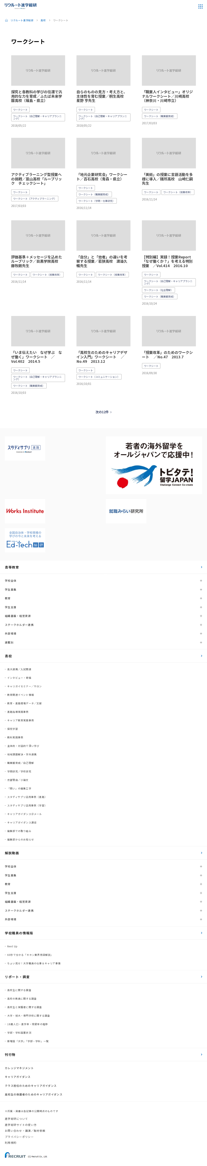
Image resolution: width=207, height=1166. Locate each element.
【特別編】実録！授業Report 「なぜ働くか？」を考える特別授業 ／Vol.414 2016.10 (167, 261)
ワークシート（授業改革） (177, 192)
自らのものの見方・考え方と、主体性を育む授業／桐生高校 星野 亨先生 (101, 96)
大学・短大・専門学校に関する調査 (28, 1015)
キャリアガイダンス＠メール (24, 814)
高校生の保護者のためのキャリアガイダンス (33, 1094)
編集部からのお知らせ (20, 839)
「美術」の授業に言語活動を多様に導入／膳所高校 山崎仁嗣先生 (167, 179)
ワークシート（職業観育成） (159, 116)
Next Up (12, 946)
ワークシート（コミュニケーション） (99, 376)
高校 (43, 20)
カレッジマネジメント (19, 1068)
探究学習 (12, 728)
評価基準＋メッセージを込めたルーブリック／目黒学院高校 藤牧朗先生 (36, 261)
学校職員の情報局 (19, 932)
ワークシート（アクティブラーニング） (34, 198)
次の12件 (102, 411)
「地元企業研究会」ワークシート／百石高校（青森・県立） (101, 176)
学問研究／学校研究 (19, 771)
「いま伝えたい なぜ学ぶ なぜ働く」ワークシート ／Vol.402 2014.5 (36, 357)
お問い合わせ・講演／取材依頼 (25, 1131)
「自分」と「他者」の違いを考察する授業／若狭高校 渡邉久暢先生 (101, 261)
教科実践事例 (15, 737)
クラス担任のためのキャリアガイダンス (31, 1086)
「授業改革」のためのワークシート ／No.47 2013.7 (167, 354)
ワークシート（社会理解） (158, 290)
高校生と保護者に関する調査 (24, 1007)
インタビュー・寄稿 (19, 677)
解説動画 (12, 852)
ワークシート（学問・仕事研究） (96, 200)
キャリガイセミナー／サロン (24, 686)
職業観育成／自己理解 (20, 762)
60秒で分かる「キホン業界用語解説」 (30, 954)
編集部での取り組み (19, 831)
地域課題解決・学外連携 (22, 754)
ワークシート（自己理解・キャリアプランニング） (37, 117)
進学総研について (16, 1119)
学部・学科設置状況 (19, 1032)
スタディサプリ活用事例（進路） (27, 797)
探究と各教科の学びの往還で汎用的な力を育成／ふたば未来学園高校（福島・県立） (36, 96)
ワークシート (20, 109)
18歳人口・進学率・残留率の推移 (27, 1024)
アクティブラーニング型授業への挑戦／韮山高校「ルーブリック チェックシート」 (36, 179)
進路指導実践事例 (18, 711)
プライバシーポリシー (19, 1137)
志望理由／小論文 (18, 780)
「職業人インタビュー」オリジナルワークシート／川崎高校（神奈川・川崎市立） (167, 96)
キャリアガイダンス (18, 1077)
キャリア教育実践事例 (20, 720)
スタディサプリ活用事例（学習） (27, 805)
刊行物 (10, 1054)
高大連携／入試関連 (19, 669)
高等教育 (12, 567)
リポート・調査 (17, 976)
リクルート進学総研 (22, 20)
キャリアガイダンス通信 (22, 822)
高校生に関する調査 (19, 990)
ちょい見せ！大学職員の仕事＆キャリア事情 (34, 963)
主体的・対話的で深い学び (23, 745)
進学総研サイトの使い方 (21, 1125)
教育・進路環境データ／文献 (24, 703)
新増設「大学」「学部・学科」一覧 (28, 1041)
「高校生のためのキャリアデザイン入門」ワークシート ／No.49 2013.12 (101, 357)
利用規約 (10, 1143)
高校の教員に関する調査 (22, 998)
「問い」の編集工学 (19, 788)
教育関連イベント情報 (20, 694)
